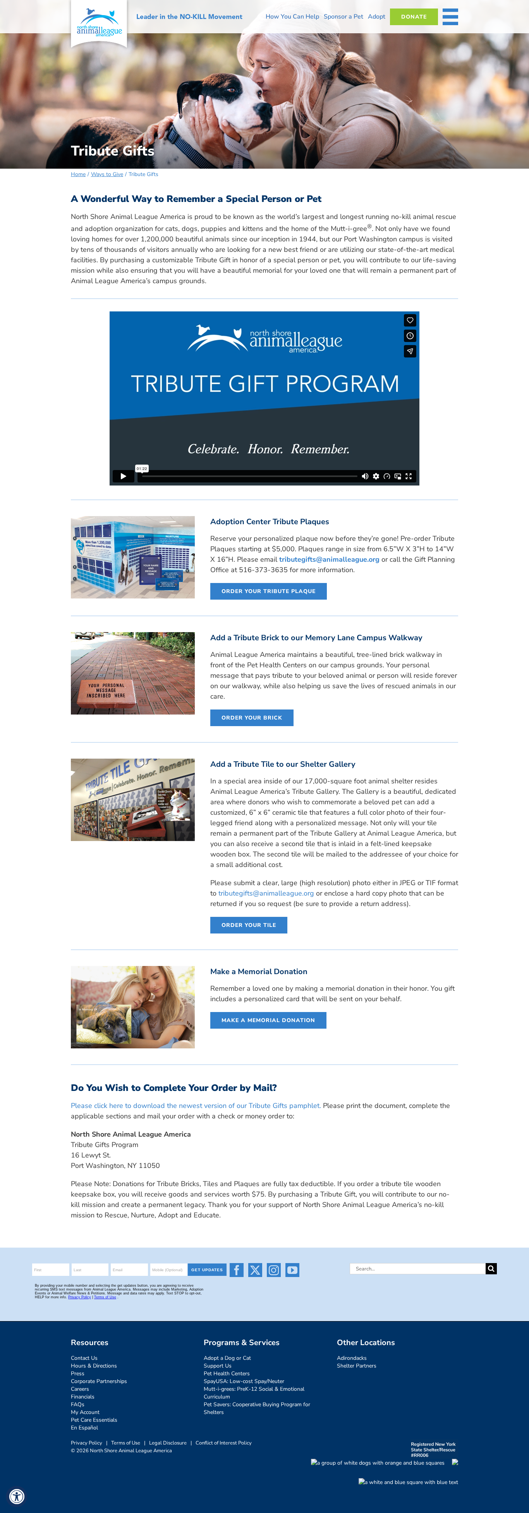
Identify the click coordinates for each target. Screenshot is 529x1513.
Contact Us (84, 1358)
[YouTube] (292, 1270)
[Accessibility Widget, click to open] (16, 1496)
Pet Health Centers (227, 1373)
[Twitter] (255, 1270)
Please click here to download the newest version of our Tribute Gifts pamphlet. (196, 1105)
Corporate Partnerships (99, 1381)
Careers (80, 1389)
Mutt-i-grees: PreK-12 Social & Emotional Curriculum (254, 1392)
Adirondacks (352, 1358)
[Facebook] (237, 1270)
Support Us (218, 1365)
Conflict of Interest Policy (224, 1442)
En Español (84, 1427)
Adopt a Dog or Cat (227, 1358)
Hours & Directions (94, 1365)
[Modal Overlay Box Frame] (130, 1284)
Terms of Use (125, 1442)
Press (77, 1373)
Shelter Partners (356, 1365)
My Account (85, 1412)
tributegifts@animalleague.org (329, 559)
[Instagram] (274, 1270)
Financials (82, 1396)
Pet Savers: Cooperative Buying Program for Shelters (257, 1408)
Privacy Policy (86, 1442)
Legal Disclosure (168, 1442)
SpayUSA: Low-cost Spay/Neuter (244, 1381)
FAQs (77, 1404)
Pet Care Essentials (94, 1420)
